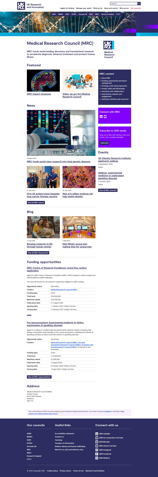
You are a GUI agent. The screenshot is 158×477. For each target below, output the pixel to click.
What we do (97, 8)
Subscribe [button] (104, 143)
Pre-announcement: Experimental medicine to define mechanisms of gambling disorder (55, 324)
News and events (111, 8)
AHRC (54, 14)
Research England (107, 14)
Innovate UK (83, 14)
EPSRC (74, 14)
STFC (118, 14)
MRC (91, 14)
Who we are (124, 8)
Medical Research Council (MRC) (64, 290)
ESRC (67, 14)
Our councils (136, 8)
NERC (97, 14)
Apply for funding (67, 8)
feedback (107, 411)
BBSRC (60, 14)
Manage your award (83, 8)
